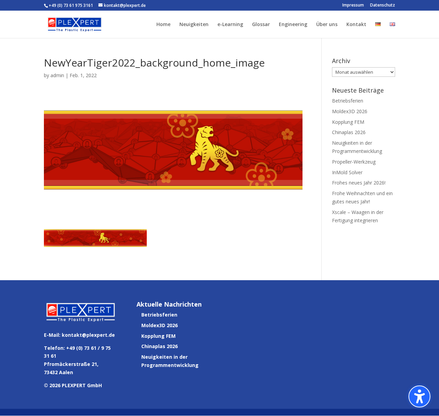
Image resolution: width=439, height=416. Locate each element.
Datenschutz (382, 5)
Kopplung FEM (348, 122)
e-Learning (230, 24)
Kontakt (356, 24)
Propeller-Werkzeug (354, 161)
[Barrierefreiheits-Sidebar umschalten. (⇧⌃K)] (419, 396)
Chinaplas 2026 (349, 132)
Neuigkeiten (194, 24)
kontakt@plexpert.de (88, 335)
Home (163, 24)
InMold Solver (347, 172)
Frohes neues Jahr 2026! (358, 182)
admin (57, 75)
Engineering (293, 24)
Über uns (326, 24)
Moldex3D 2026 (349, 111)
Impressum (353, 5)
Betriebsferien (347, 100)
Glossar (261, 24)
